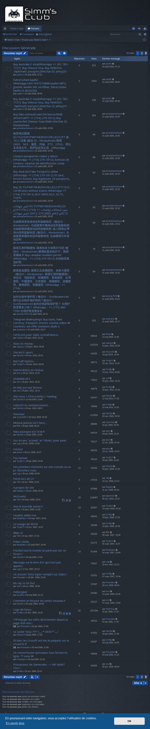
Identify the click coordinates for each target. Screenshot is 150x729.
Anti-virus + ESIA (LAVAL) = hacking (35, 396)
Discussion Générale (19, 47)
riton (18, 586)
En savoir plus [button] (15, 723)
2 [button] (141, 53)
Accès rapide (6, 29)
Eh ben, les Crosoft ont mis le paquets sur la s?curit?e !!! (41, 642)
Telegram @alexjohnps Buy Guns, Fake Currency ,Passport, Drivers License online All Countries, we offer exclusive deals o (41, 322)
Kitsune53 (110, 352)
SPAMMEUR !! (21, 379)
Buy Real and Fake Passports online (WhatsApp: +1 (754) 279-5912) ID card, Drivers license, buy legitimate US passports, (41, 175)
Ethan (108, 334)
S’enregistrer (45, 34)
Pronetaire (21, 577)
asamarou (21, 329)
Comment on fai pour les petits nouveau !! (39, 600)
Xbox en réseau (23, 343)
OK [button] (129, 721)
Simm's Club (16, 28)
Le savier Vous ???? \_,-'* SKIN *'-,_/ (35, 631)
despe (19, 452)
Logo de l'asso (22, 609)
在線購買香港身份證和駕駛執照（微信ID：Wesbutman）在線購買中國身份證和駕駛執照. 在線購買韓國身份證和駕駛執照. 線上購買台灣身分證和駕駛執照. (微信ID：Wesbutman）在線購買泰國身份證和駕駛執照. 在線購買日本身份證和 (41, 230)
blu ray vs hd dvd (24, 583)
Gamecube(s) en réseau (28, 370)
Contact (18, 449)
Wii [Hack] (19, 496)
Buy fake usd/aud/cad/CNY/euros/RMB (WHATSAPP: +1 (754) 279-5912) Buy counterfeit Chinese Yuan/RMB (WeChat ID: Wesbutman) (40, 119)
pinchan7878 (22, 314)
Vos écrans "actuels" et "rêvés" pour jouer (40, 440)
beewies (20, 595)
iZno (18, 373)
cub (107, 378)
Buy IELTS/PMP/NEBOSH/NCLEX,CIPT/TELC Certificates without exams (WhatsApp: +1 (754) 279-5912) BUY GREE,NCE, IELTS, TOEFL (41, 192)
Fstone (20, 338)
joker (108, 431)
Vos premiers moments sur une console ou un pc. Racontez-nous (42, 468)
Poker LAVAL (21, 541)
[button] (146, 53)
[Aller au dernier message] (113, 63)
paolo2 (19, 75)
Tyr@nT (20, 364)
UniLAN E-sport (23, 352)
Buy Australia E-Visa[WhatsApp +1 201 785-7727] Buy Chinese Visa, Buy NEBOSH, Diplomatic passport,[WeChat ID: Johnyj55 (40, 67)
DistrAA (20, 355)
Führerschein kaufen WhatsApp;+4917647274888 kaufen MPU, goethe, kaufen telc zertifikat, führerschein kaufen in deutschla (39, 85)
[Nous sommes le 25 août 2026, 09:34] (144, 40)
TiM (18, 482)
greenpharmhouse (25, 128)
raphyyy (20, 347)
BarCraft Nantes (23, 361)
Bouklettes (21, 518)
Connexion (28, 34)
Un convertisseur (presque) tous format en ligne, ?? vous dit (40, 654)
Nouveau (18, 414)
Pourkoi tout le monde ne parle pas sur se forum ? (39, 552)
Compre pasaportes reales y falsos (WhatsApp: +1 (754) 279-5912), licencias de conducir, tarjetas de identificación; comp (41, 159)
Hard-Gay (110, 422)
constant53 (22, 417)
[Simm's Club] (32, 14)
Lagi (18, 443)
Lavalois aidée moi (24, 515)
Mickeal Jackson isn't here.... (30, 423)
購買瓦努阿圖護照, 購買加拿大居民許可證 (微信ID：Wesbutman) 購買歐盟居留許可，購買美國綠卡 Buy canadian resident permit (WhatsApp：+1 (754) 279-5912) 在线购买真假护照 (41, 255)
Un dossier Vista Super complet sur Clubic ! (40, 574)
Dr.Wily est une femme (27, 387)
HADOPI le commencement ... (31, 405)
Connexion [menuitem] (140, 29)
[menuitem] (133, 28)
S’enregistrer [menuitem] (146, 29)
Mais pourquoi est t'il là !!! (28, 431)
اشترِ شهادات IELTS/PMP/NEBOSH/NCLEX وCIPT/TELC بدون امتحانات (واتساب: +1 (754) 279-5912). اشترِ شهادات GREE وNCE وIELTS (40, 209)
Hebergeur (20, 592)
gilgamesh (110, 496)
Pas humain (20, 458)
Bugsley (20, 491)
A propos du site (23, 487)
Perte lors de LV (23, 478)
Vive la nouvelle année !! (28, 506)
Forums (35, 28)
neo (18, 382)
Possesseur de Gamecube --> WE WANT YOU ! (39, 666)
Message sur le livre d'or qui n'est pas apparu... (37, 564)
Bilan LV (18, 533)
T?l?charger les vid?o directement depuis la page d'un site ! (40, 621)
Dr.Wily (109, 369)
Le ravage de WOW (25, 524)
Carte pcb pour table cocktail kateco (35, 335)
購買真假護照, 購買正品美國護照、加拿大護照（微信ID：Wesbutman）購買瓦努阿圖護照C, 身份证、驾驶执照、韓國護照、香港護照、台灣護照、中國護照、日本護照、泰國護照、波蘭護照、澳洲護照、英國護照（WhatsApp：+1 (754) (42, 279)
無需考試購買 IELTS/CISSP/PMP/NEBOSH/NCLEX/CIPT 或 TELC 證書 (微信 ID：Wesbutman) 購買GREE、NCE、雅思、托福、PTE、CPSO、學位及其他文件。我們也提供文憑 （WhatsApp (42, 140)
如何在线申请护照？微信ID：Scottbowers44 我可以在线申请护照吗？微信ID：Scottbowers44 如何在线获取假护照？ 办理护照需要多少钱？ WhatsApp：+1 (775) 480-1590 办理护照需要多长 (41, 304)
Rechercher (11, 34)
